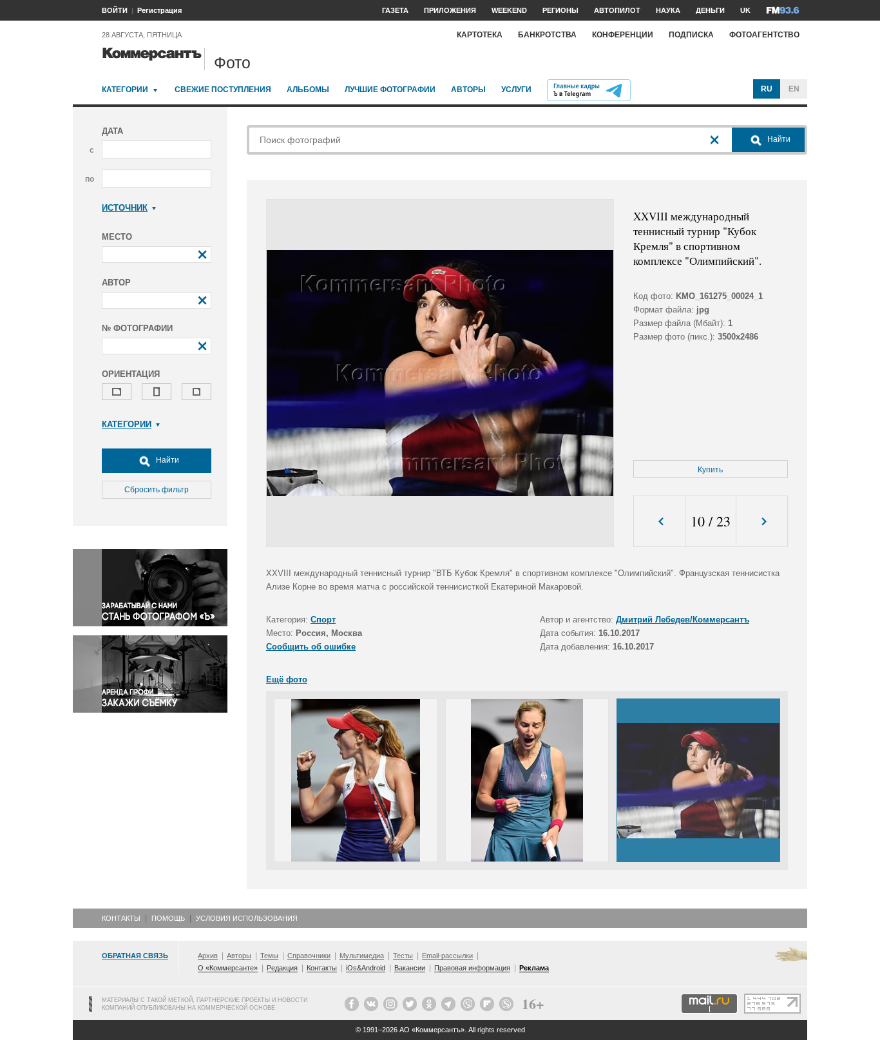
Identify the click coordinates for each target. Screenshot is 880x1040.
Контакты (121, 918)
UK (745, 10)
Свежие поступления (223, 89)
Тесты (403, 955)
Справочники (308, 955)
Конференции (622, 34)
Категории (125, 89)
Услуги (516, 89)
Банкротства (547, 34)
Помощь (168, 918)
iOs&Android (365, 968)
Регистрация (159, 10)
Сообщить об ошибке (311, 646)
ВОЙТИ (115, 10)
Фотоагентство (764, 34)
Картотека (479, 34)
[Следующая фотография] (761, 521)
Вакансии (409, 968)
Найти (166, 460)
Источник (125, 208)
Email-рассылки (447, 955)
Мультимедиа (362, 955)
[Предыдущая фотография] (659, 521)
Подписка (691, 34)
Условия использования (247, 918)
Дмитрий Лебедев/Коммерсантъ (682, 619)
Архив (208, 955)
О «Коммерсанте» (228, 968)
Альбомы (308, 89)
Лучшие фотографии (390, 89)
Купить (710, 469)
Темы (269, 955)
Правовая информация (472, 968)
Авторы (468, 89)
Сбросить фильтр (156, 489)
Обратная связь (135, 955)
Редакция (282, 968)
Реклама (534, 968)
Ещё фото (286, 679)
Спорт (323, 619)
